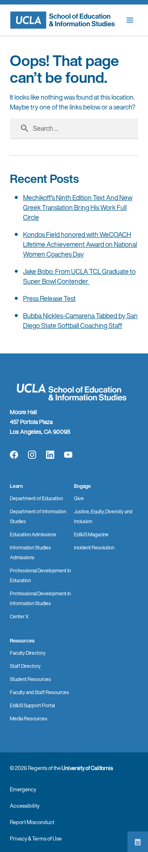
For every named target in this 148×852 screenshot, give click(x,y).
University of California (87, 768)
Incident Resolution (94, 547)
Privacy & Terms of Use (36, 839)
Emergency (23, 789)
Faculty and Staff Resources (39, 692)
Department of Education (36, 498)
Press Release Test (49, 298)
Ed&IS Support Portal (32, 705)
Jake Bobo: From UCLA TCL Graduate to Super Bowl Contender (79, 276)
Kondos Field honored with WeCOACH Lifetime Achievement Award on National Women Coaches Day (80, 244)
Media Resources (28, 718)
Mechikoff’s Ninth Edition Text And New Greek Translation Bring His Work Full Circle (77, 207)
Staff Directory (25, 666)
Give (79, 498)
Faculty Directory (28, 652)
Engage (82, 486)
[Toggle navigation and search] (130, 20)
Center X (19, 616)
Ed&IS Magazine (91, 534)
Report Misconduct (32, 822)
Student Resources (30, 679)
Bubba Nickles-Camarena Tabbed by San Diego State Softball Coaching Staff (80, 320)
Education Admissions (33, 534)
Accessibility (24, 806)
